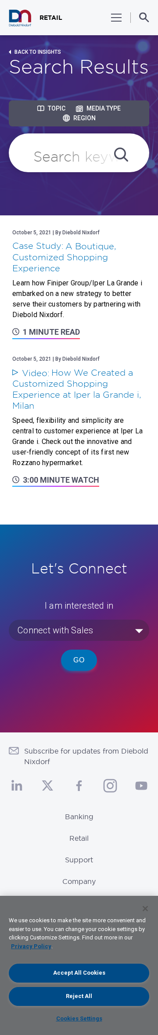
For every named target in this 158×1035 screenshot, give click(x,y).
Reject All (79, 996)
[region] (79, 965)
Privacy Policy (31, 946)
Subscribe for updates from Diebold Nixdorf (86, 756)
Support (79, 859)
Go (79, 660)
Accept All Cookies (79, 972)
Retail (79, 838)
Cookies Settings (79, 1018)
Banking (79, 816)
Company (79, 881)
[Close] (145, 908)
